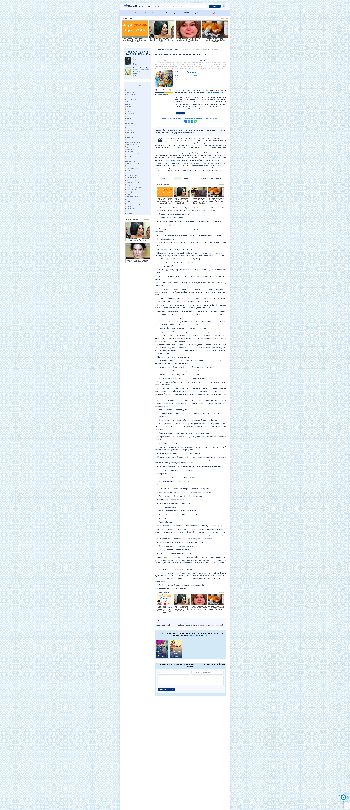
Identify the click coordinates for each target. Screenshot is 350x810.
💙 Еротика (128, 156)
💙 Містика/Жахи (130, 199)
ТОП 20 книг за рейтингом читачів (196, 13)
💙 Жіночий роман (130, 151)
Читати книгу (180, 113)
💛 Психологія (129, 111)
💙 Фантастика (129, 128)
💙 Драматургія (129, 137)
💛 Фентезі (128, 106)
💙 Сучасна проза (130, 94)
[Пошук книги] (203, 6)
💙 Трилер (128, 194)
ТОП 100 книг (157, 13)
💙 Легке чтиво (129, 90)
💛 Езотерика (129, 97)
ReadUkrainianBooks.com (172, 160)
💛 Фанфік (128, 206)
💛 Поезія (128, 135)
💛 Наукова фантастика (132, 168)
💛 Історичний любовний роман (134, 187)
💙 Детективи (129, 123)
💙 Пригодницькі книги (131, 99)
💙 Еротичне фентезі (131, 166)
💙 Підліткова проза (131, 175)
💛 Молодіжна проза (131, 173)
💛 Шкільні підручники (131, 101)
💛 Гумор (127, 125)
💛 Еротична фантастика (132, 211)
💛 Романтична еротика (132, 158)
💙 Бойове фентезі (130, 180)
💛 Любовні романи (131, 92)
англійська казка (182, 61)
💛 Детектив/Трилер (131, 177)
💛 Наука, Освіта (130, 130)
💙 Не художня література (133, 204)
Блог (147, 13)
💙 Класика (128, 118)
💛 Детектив (128, 149)
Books (146, 6)
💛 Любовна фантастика (132, 163)
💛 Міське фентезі (130, 192)
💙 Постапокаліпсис (131, 208)
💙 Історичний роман (131, 189)
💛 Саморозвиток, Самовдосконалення (137, 116)
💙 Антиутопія (129, 185)
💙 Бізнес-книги (129, 113)
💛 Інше (127, 139)
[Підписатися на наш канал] (214, 13)
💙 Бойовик (128, 213)
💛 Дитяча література (131, 196)
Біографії (138, 13)
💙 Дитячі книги (129, 132)
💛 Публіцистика (130, 120)
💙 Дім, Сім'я (128, 104)
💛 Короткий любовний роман (134, 154)
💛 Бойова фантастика (132, 182)
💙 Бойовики (128, 109)
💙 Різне (127, 170)
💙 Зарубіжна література (132, 142)
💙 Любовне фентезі (131, 161)
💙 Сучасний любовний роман (134, 147)
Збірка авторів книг (173, 13)
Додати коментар (166, 689)
